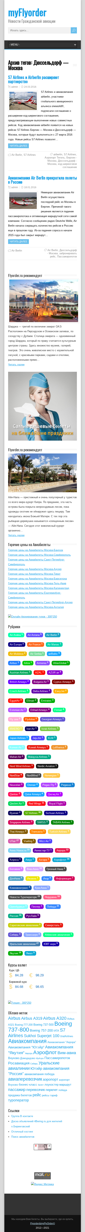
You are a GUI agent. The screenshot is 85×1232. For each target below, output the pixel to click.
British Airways (19, 681)
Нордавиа (52, 897)
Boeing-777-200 (24, 1024)
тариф (54, 1095)
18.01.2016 (30, 187)
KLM (51, 738)
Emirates (47, 700)
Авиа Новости (19, 850)
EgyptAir (16, 700)
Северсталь (53, 925)
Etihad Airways (39, 709)
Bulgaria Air (41, 681)
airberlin (57, 154)
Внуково (13, 1058)
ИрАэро (40, 1058)
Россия (15, 915)
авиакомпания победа (39, 1074)
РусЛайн (32, 915)
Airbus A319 (31, 1018)
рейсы (45, 1095)
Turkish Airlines (59, 831)
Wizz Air (45, 840)
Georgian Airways (53, 719)
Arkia (28, 663)
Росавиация (18, 1063)
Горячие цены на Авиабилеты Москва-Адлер (34, 569)
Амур (30, 859)
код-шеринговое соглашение (67, 165)
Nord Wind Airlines (21, 766)
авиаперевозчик (25, 1079)
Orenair (32, 784)
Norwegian (52, 775)
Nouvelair (16, 784)
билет (41, 1085)
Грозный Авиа (56, 869)
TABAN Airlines (62, 822)
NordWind (33, 775)
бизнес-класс (28, 1084)
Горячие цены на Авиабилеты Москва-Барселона (37, 578)
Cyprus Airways (63, 681)
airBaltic (54, 653)
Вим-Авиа (34, 869)
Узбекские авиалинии (58, 934)
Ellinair (31, 700)
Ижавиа (32, 878)
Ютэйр (36, 1068)
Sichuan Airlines (56, 812)
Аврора (62, 850)
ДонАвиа (16, 878)
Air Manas (54, 644)
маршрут (65, 1084)
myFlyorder (27, 12)
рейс (37, 1095)
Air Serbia (36, 653)
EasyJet (60, 691)
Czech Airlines (19, 691)
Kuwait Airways (38, 747)
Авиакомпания (27, 1041)
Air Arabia (16, 634)
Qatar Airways (34, 794)
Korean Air (17, 747)
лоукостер (51, 1084)
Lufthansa (59, 747)
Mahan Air (16, 756)
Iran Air (31, 728)
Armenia (42, 663)
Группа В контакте (22, 1116)
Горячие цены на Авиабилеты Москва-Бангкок (35, 550)
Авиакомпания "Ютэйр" (26, 1047)
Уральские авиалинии (24, 944)
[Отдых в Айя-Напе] (42, 491)
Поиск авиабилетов (22, 1136)
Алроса (15, 859)
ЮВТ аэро (51, 944)
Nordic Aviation (47, 766)
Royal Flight (57, 803)
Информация (64, 878)
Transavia (37, 831)
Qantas (15, 794)
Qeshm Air (17, 803)
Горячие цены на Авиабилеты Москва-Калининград (38, 588)
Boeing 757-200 (41, 1030)
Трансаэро (32, 934)
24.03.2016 (30, 86)
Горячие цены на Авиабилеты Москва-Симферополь (39, 554)
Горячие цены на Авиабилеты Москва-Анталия (36, 607)
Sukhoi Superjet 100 (41, 1036)
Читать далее (18, 145)
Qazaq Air (54, 794)
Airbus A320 (54, 1018)
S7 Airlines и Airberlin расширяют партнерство (33, 79)
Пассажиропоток (67, 256)
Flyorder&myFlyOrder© (42, 1223)
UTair (14, 840)
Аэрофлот (61, 859)
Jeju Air (38, 738)
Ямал (30, 953)
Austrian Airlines (20, 672)
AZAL (39, 672)
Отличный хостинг (22, 1131)
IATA (56, 1030)
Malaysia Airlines (38, 756)
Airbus (14, 663)
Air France (35, 644)
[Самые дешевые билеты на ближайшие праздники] (42, 439)
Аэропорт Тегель (55, 157)
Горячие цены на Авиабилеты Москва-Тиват (34, 573)
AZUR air (55, 672)
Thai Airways (18, 831)
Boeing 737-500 (43, 1024)
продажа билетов (20, 1095)
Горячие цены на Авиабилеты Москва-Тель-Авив (37, 583)
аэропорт (50, 1079)
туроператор (18, 1100)
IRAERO (16, 728)
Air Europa (17, 644)
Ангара (44, 859)
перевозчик (35, 1090)
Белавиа (16, 869)
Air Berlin (16, 154)
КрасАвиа (42, 887)
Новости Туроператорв (25, 897)
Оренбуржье (18, 906)
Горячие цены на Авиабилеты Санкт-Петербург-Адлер (40, 602)
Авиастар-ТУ (43, 850)
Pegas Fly (49, 784)
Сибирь (15, 934)
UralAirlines (66, 1036)
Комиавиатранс (20, 887)
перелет (52, 1090)
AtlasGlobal (60, 663)
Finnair (59, 709)
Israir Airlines (50, 728)
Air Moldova (17, 653)
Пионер (36, 906)
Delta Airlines (41, 691)
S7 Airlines (30, 154)
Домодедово (27, 1058)
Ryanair (15, 812)
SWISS (42, 822)
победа (63, 1090)
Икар (47, 878)
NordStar (16, 775)
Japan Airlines (19, 738)
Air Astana (35, 634)
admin (14, 86)
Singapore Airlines (21, 822)
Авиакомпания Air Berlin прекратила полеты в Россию (42, 180)
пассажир (17, 1089)
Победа (53, 906)
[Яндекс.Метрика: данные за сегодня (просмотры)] (42, 1184)
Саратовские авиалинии (25, 925)
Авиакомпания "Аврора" (61, 1042)
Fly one (15, 719)
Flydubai (31, 719)
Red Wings (36, 803)
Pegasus (67, 784)
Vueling (29, 840)
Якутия (15, 953)
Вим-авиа (67, 1052)
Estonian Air (18, 709)
